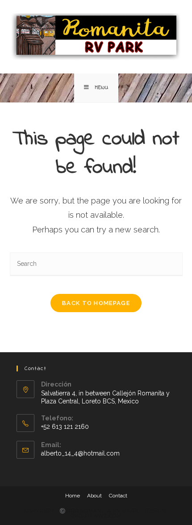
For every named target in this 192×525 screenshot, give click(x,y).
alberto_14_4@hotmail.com (80, 453)
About (94, 495)
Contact (118, 495)
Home (72, 495)
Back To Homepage (96, 303)
